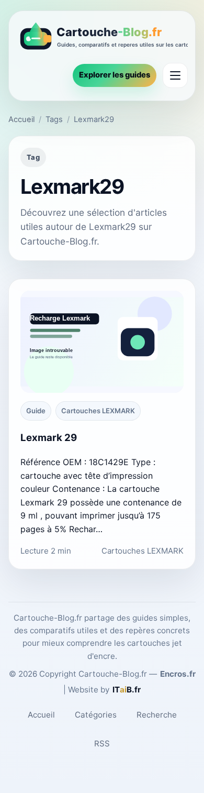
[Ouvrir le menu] (175, 75)
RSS (102, 743)
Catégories (96, 715)
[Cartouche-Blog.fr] (102, 38)
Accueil (21, 119)
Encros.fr (178, 674)
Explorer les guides (114, 75)
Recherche (157, 715)
